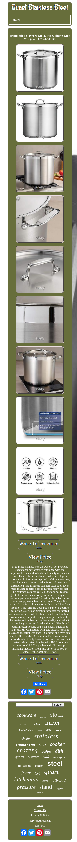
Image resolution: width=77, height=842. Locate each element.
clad (46, 757)
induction (25, 745)
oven (45, 781)
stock (56, 714)
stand (45, 787)
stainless (46, 736)
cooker (57, 744)
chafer (25, 738)
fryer (26, 772)
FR (43, 825)
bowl (42, 745)
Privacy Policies (40, 815)
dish (59, 751)
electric (40, 792)
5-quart (33, 757)
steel (54, 763)
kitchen (39, 765)
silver (24, 724)
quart (51, 771)
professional (24, 765)
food (37, 773)
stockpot (26, 729)
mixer (52, 722)
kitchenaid (26, 779)
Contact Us (40, 810)
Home (40, 805)
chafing (27, 751)
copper (59, 788)
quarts (19, 757)
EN (37, 825)
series (58, 730)
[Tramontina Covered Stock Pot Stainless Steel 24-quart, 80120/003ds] (40, 68)
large (48, 729)
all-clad (59, 780)
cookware (27, 715)
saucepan (59, 757)
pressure (26, 787)
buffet (46, 751)
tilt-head (36, 724)
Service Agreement (40, 820)
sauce (39, 730)
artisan (43, 717)
